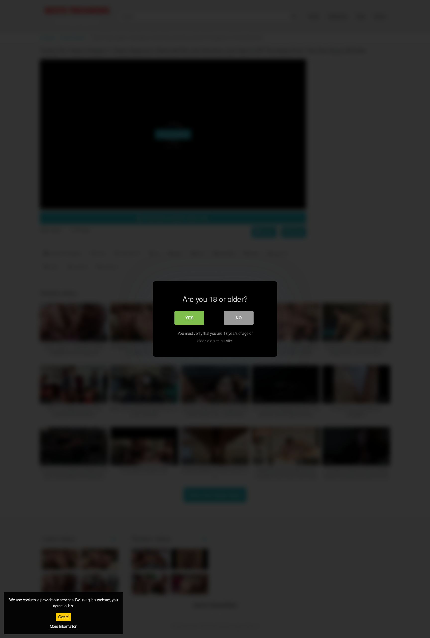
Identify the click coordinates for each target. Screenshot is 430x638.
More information (63, 626)
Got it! (63, 617)
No (239, 318)
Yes (189, 318)
